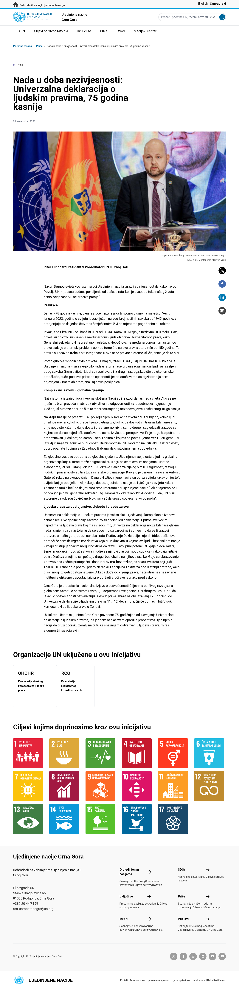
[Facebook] (222, 284)
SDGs (182, 869)
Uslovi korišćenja (216, 980)
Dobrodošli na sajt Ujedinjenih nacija (42, 5)
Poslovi (183, 919)
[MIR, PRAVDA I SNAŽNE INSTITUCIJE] (137, 819)
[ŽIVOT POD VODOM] (65, 819)
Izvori (124, 919)
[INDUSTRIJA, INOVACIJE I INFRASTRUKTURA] (101, 786)
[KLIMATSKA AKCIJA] (29, 819)
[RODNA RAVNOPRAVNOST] (174, 753)
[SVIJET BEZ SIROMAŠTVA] (29, 753)
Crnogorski (218, 3)
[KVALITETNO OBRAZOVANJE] (137, 753)
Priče (39, 46)
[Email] (222, 311)
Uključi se (126, 896)
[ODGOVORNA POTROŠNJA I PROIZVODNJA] (210, 786)
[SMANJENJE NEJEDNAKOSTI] (137, 786)
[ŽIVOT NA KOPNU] (101, 819)
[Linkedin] (222, 297)
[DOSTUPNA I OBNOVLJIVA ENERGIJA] (29, 786)
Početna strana (22, 46)
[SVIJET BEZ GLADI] (65, 753)
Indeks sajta (199, 980)
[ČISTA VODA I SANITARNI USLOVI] (210, 753)
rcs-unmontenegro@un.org (33, 909)
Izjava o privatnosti (181, 980)
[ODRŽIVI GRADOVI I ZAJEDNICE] (174, 786)
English (203, 3)
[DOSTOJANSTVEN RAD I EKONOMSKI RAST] (65, 786)
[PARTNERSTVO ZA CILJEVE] (174, 819)
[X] (222, 270)
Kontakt (124, 980)
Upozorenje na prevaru (158, 980)
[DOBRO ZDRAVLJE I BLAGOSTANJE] (101, 753)
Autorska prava (137, 980)
